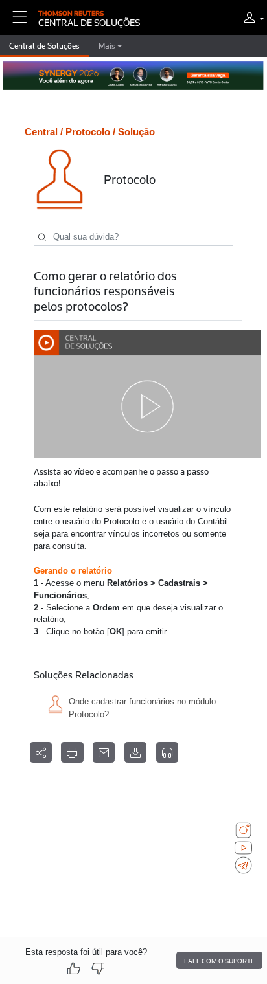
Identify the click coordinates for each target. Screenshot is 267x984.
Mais (108, 45)
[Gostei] (74, 968)
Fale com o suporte (219, 961)
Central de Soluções (44, 45)
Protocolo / (90, 131)
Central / (44, 131)
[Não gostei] (98, 968)
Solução (136, 131)
